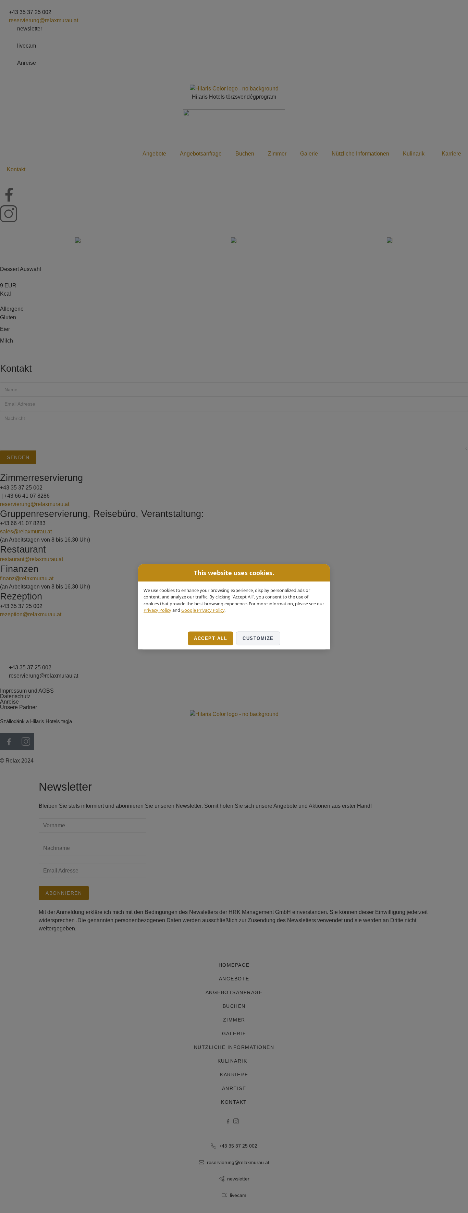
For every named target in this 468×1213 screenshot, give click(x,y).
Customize (258, 638)
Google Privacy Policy (202, 610)
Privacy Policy (157, 610)
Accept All (210, 638)
